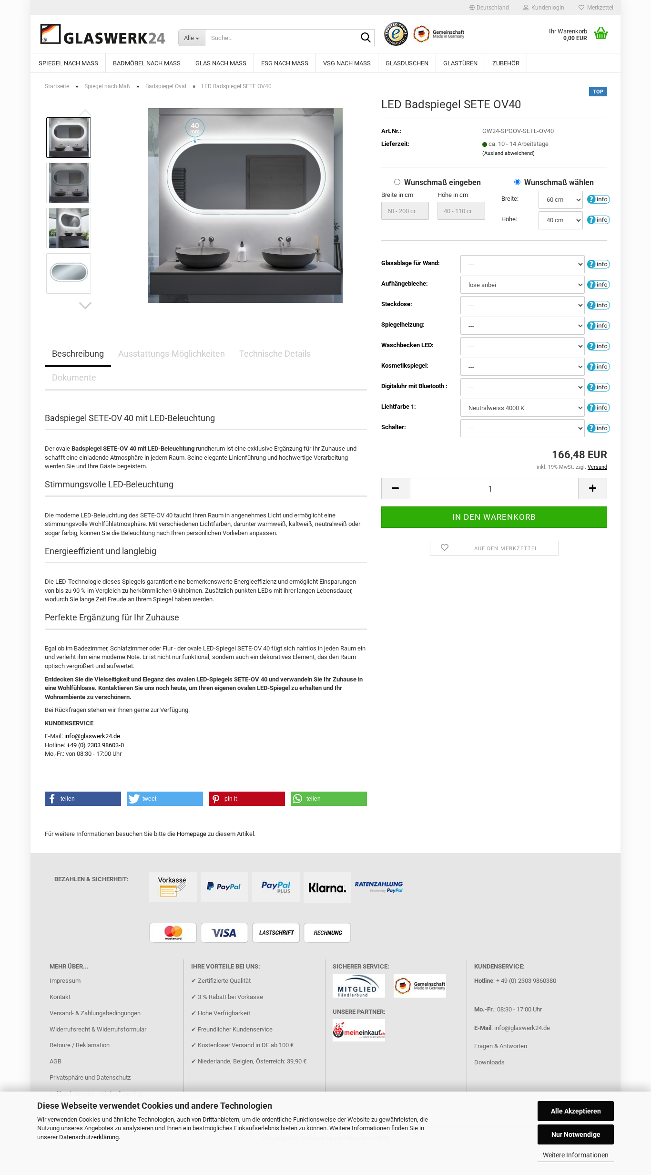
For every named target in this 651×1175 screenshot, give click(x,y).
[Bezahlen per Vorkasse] (174, 888)
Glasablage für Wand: (410, 263)
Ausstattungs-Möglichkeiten (171, 354)
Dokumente (74, 377)
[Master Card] (174, 933)
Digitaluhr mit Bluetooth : (414, 386)
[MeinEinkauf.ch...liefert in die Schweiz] (362, 1033)
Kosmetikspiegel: (404, 365)
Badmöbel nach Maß (147, 63)
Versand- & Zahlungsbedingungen (95, 1013)
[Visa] (226, 933)
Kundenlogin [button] (546, 7)
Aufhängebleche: (404, 283)
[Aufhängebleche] (598, 284)
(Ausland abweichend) (508, 153)
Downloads (489, 1062)
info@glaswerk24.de (92, 736)
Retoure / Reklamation (80, 1045)
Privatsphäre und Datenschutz (90, 1077)
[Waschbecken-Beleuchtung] (598, 345)
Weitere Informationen (576, 1155)
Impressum (65, 980)
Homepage (191, 833)
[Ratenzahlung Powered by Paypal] (380, 888)
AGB (55, 1061)
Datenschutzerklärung (89, 1137)
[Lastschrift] (277, 933)
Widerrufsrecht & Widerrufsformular (98, 1029)
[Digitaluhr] (598, 386)
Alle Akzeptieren (576, 1111)
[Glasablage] (598, 263)
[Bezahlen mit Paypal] (226, 888)
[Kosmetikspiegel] (598, 366)
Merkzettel (598, 7)
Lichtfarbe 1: (398, 406)
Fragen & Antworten (500, 1046)
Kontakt (60, 996)
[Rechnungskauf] (329, 933)
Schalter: (393, 427)
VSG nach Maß (347, 63)
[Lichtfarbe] (598, 407)
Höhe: (509, 219)
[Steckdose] (598, 304)
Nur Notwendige (575, 1134)
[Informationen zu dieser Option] (598, 199)
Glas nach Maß (220, 63)
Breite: (510, 198)
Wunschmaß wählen (559, 182)
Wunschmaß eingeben (442, 182)
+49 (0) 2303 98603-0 (95, 745)
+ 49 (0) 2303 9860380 (526, 980)
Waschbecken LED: (407, 345)
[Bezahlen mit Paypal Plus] (277, 888)
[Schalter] (598, 427)
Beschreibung (78, 354)
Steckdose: (396, 304)
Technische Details (275, 354)
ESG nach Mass (284, 63)
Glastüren (460, 63)
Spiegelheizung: (403, 324)
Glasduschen (407, 63)
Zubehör (505, 63)
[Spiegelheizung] (598, 325)
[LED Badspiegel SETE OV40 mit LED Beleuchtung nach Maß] (245, 204)
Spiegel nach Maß (68, 63)
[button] (489, 7)
